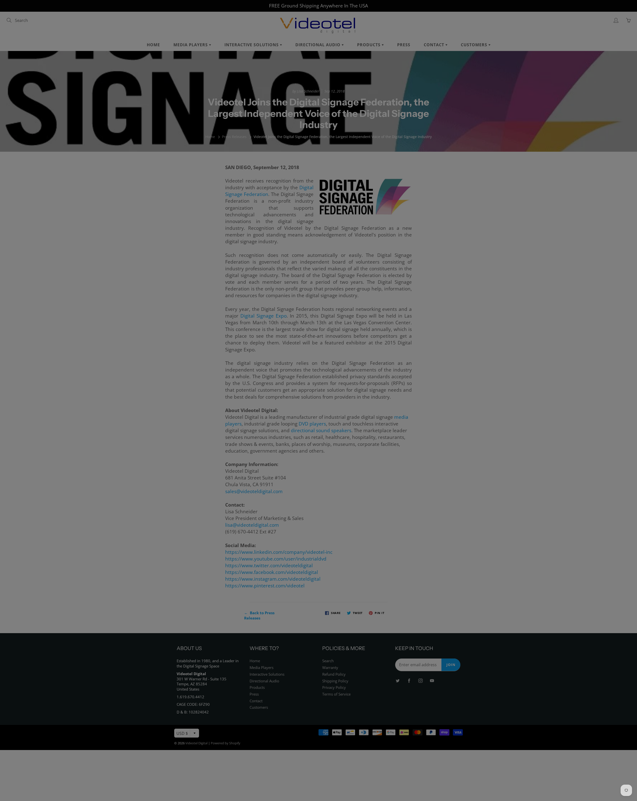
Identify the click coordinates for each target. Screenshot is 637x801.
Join (366, 73)
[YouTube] (332, 90)
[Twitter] (300, 90)
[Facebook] (311, 90)
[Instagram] (322, 90)
